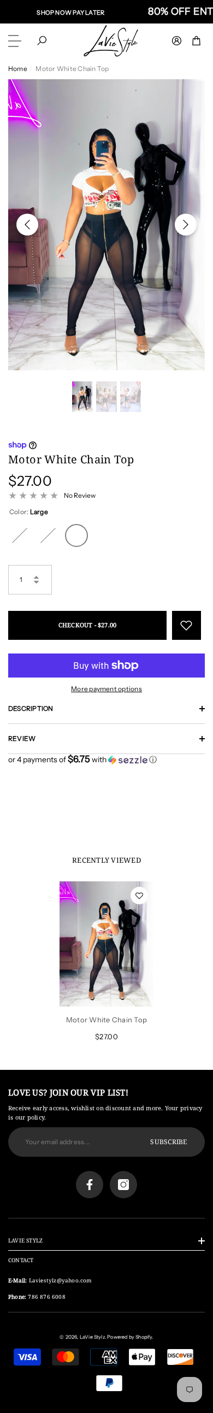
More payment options (106, 689)
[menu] (16, 41)
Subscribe (168, 1141)
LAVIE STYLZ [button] (25, 1240)
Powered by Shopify (129, 1337)
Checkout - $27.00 (87, 625)
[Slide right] (186, 225)
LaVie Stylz (92, 1337)
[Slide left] (27, 225)
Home (17, 68)
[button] (42, 40)
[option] (106, 224)
